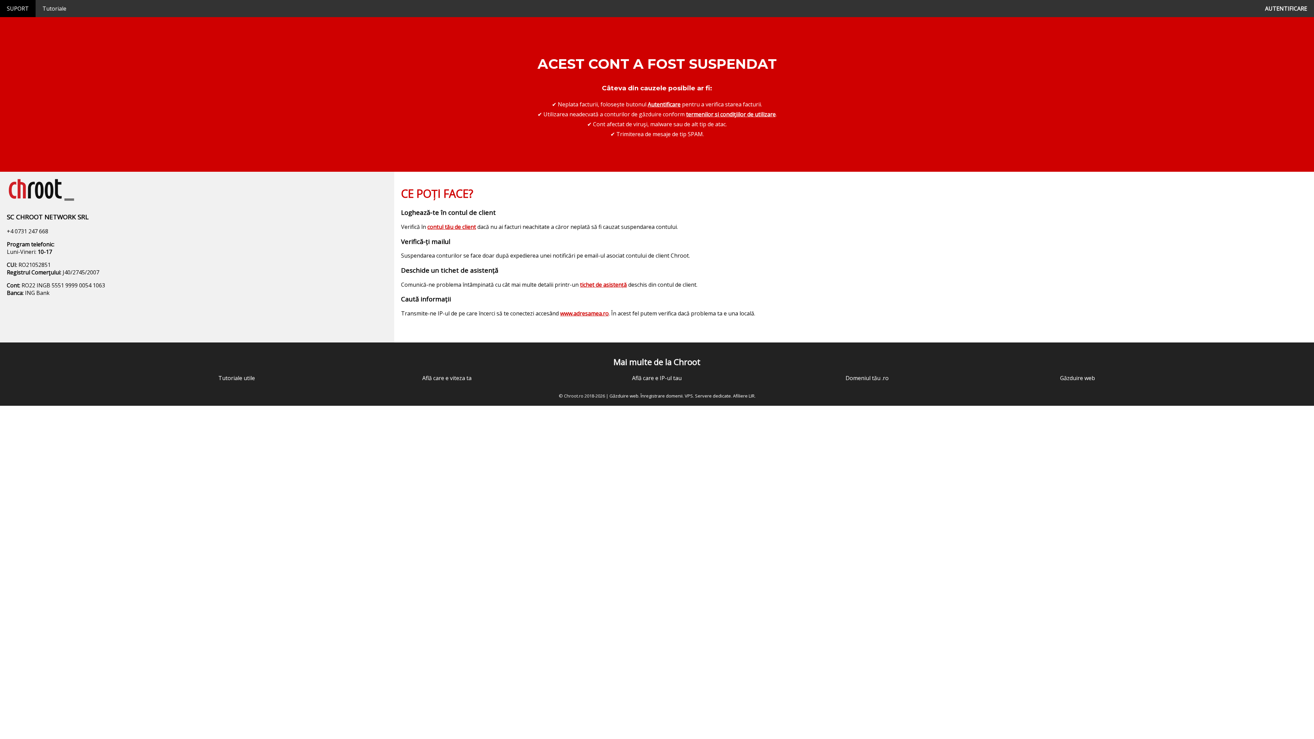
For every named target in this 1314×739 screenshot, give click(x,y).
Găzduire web (1077, 378)
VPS (689, 396)
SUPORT (18, 8)
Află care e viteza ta (447, 378)
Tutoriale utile (236, 378)
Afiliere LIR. (744, 396)
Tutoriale (54, 8)
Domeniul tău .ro (867, 378)
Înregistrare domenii (662, 396)
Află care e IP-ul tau (657, 378)
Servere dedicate (713, 396)
